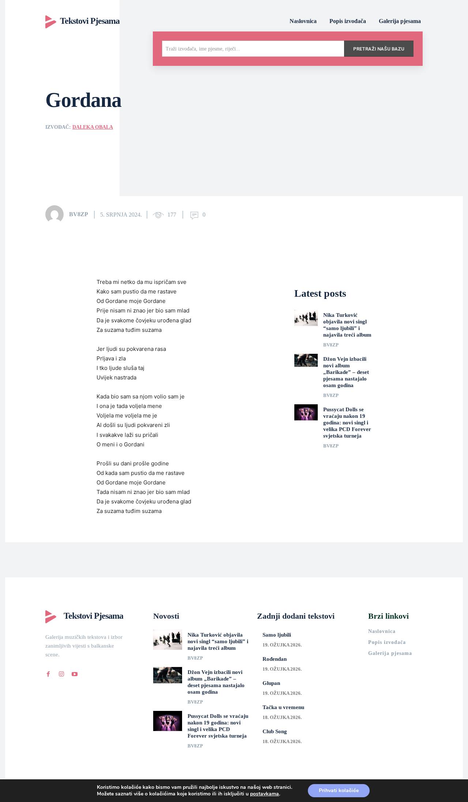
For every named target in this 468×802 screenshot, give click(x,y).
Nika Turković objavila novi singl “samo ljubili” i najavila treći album (218, 641)
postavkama (264, 794)
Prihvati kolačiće (339, 790)
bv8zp (78, 214)
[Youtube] (75, 673)
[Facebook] (48, 673)
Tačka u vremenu (283, 707)
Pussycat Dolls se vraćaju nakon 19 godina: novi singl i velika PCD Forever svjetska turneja (347, 422)
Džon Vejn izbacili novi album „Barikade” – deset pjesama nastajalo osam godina (346, 372)
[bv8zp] (56, 214)
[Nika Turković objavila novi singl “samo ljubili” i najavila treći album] (305, 318)
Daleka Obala (92, 127)
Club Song (275, 731)
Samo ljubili (277, 635)
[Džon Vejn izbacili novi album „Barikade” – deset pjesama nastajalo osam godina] (305, 362)
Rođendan (275, 659)
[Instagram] (61, 673)
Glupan (271, 683)
